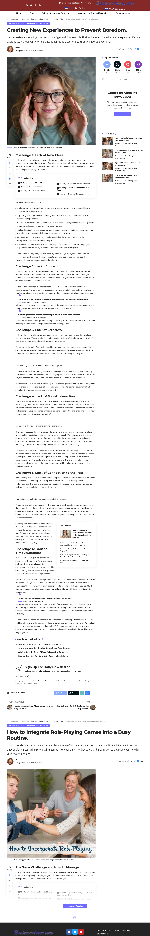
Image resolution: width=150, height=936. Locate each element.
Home (19, 13)
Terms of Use (42, 681)
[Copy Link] (134, 49)
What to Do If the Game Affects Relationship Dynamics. (43, 652)
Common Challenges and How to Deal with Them (28, 24)
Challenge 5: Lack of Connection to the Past (73, 189)
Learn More (123, 114)
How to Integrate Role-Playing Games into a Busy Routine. (44, 648)
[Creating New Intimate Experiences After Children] (107, 153)
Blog (32, 13)
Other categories (124, 13)
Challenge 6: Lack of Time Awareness (74, 194)
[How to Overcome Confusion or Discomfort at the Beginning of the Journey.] (65, 534)
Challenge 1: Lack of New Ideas (32, 183)
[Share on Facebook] (127, 49)
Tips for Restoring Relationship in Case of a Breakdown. (43, 656)
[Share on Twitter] (131, 49)
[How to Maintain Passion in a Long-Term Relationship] (107, 141)
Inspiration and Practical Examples (92, 13)
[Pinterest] (128, 67)
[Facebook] (107, 67)
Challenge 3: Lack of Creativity (32, 191)
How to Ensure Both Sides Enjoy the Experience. (39, 644)
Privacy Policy (84, 681)
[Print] (138, 49)
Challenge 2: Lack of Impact (31, 187)
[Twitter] (117, 67)
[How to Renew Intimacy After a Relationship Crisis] (107, 178)
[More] (141, 49)
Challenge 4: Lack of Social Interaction (74, 184)
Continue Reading (75, 906)
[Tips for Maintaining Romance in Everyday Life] (107, 166)
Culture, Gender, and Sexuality (55, 13)
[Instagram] (138, 67)
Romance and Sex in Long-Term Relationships (126, 145)
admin (17, 48)
